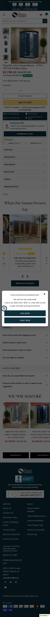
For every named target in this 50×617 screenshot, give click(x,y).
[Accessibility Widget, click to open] (4, 308)
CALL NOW (25, 313)
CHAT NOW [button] (25, 320)
